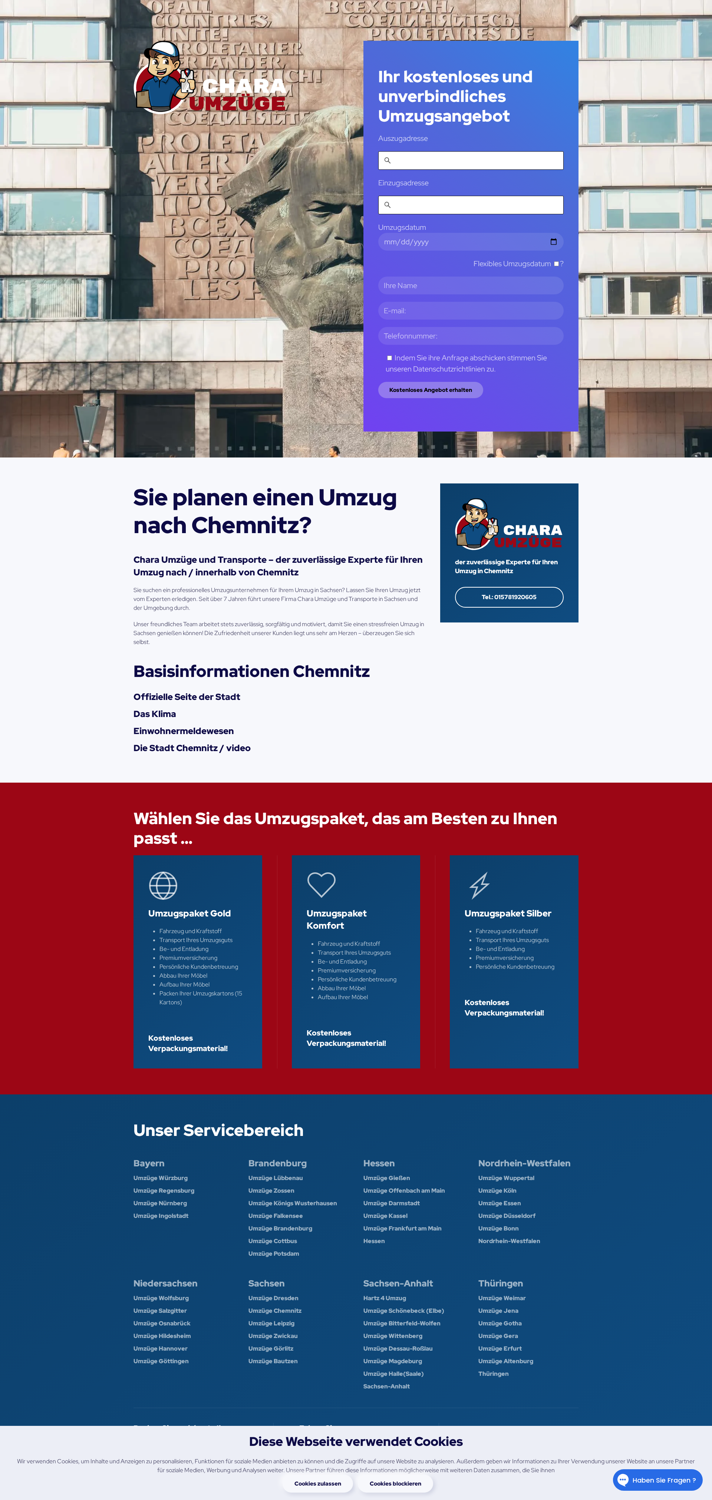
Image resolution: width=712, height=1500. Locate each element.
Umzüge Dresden (273, 1298)
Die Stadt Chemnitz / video (192, 748)
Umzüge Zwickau (273, 1336)
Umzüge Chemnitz (274, 1311)
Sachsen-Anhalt (398, 1283)
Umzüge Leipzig (271, 1323)
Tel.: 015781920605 (509, 597)
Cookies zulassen (317, 1483)
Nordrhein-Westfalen (524, 1163)
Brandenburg (277, 1163)
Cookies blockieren (395, 1483)
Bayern (149, 1163)
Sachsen (266, 1283)
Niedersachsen (166, 1283)
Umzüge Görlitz (270, 1348)
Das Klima (155, 714)
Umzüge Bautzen (273, 1361)
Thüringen (500, 1283)
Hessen (379, 1163)
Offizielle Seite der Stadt (187, 697)
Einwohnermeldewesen (184, 731)
